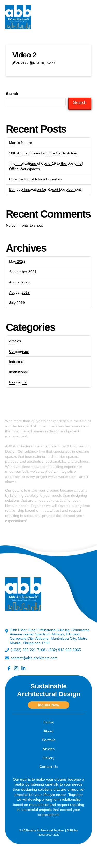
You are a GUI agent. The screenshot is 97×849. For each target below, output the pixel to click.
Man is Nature (20, 143)
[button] (87, 17)
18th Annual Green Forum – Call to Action (43, 153)
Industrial (16, 361)
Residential (18, 382)
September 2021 (22, 272)
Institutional (18, 372)
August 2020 (19, 282)
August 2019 (19, 292)
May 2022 (17, 261)
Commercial (19, 351)
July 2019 (17, 303)
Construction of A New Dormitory (35, 179)
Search (12, 94)
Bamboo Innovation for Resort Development (45, 189)
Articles (15, 341)
